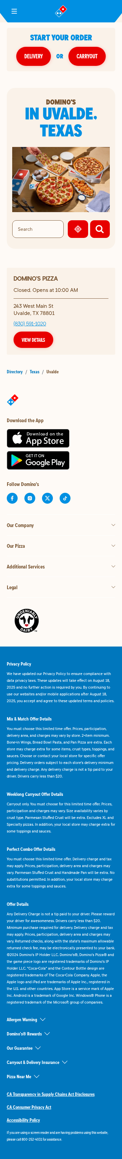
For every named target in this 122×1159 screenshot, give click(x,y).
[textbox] (61, 1136)
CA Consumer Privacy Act (29, 1107)
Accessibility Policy (23, 1120)
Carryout (87, 56)
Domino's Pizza (36, 278)
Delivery (33, 56)
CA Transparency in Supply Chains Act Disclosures (51, 1094)
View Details (33, 339)
